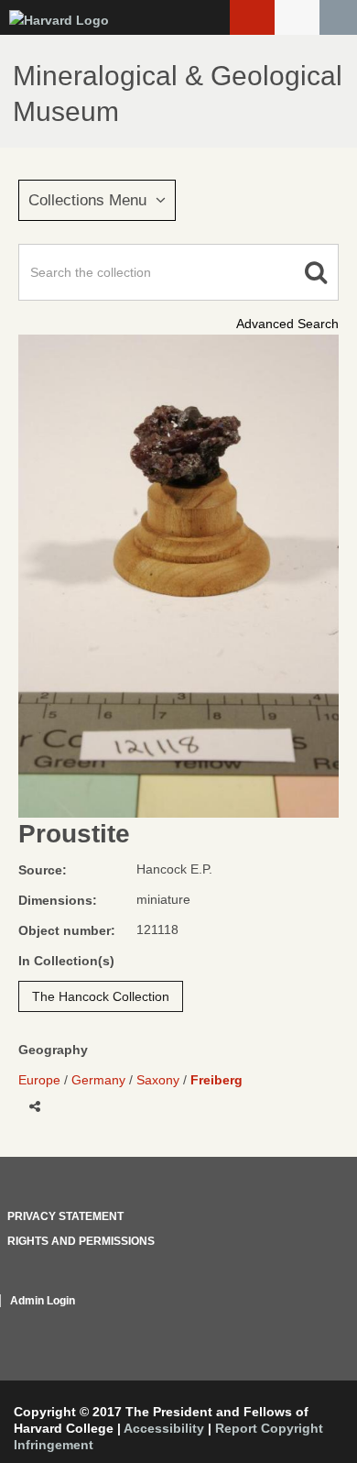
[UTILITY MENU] (297, 17)
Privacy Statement (65, 1216)
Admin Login (42, 1300)
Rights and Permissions (81, 1241)
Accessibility (164, 1428)
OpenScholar (304, 1323)
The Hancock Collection (100, 996)
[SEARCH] (338, 17)
